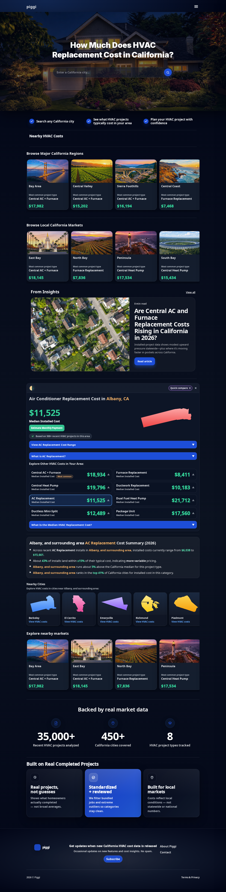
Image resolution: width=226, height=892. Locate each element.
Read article (145, 361)
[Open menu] (196, 6)
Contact (165, 852)
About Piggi (168, 846)
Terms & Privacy (190, 877)
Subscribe (113, 859)
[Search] (168, 72)
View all (190, 292)
